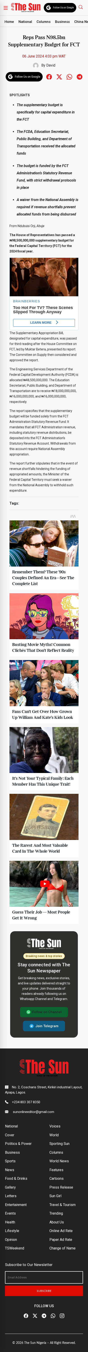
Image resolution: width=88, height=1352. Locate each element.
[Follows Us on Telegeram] (79, 76)
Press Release (61, 1187)
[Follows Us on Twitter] (59, 76)
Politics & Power (18, 1143)
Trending (56, 1213)
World (54, 1135)
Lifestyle (12, 1231)
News (9, 1170)
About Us (56, 1222)
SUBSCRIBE (44, 1291)
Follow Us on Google (63, 7)
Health (10, 1222)
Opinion (11, 1239)
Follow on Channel (47, 1012)
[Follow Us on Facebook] (26, 1315)
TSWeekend (14, 1248)
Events (10, 1213)
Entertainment (16, 1205)
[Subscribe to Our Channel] (44, 1315)
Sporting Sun (59, 1143)
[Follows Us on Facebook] (49, 76)
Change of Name (62, 1248)
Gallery (10, 1187)
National (25, 22)
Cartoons (56, 1178)
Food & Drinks (16, 1178)
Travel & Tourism (62, 1205)
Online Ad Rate (61, 1231)
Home (9, 22)
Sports (10, 1161)
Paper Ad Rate (60, 1239)
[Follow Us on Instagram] (62, 1315)
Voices (54, 1126)
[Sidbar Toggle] (6, 7)
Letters (10, 1196)
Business (62, 22)
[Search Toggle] (81, 7)
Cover (9, 1135)
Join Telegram (46, 1026)
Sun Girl (55, 1196)
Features (56, 1170)
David (50, 65)
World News (59, 1161)
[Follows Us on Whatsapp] (69, 76)
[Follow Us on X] (35, 1315)
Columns (44, 22)
